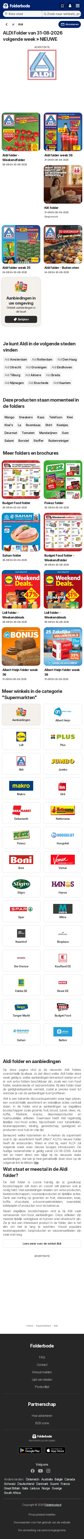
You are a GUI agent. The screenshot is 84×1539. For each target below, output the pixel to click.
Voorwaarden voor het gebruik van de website (42, 1522)
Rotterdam (42, 359)
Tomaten (28, 433)
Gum (65, 433)
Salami (9, 441)
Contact (42, 1365)
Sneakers (26, 417)
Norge (46, 1488)
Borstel (23, 441)
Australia (47, 1479)
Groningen (36, 367)
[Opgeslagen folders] (62, 6)
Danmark (42, 1484)
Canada (69, 1479)
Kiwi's (8, 425)
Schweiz (9, 1484)
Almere (33, 375)
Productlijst (42, 1387)
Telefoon (55, 417)
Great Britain (12, 1488)
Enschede (38, 383)
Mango (9, 417)
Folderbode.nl (53, 1504)
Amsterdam (15, 359)
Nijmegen (14, 383)
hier (36, 1163)
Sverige (57, 1488)
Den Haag (67, 359)
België (59, 1479)
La (19, 425)
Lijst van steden (42, 1379)
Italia (25, 1488)
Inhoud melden (42, 1372)
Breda (53, 375)
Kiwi (70, 417)
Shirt (48, 425)
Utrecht (12, 367)
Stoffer (38, 441)
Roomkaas (33, 425)
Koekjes (62, 425)
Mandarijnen (48, 433)
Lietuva (34, 1488)
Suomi (54, 1484)
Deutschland (25, 1484)
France (65, 1484)
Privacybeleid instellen (42, 1514)
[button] (70, 6)
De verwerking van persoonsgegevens (42, 1530)
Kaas (40, 417)
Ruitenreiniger (58, 441)
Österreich (32, 1479)
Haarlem (62, 383)
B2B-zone (42, 1423)
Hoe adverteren (42, 1416)
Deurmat (10, 433)
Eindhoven (61, 367)
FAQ (42, 1357)
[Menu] (77, 6)
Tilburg (12, 375)
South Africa (12, 1493)
